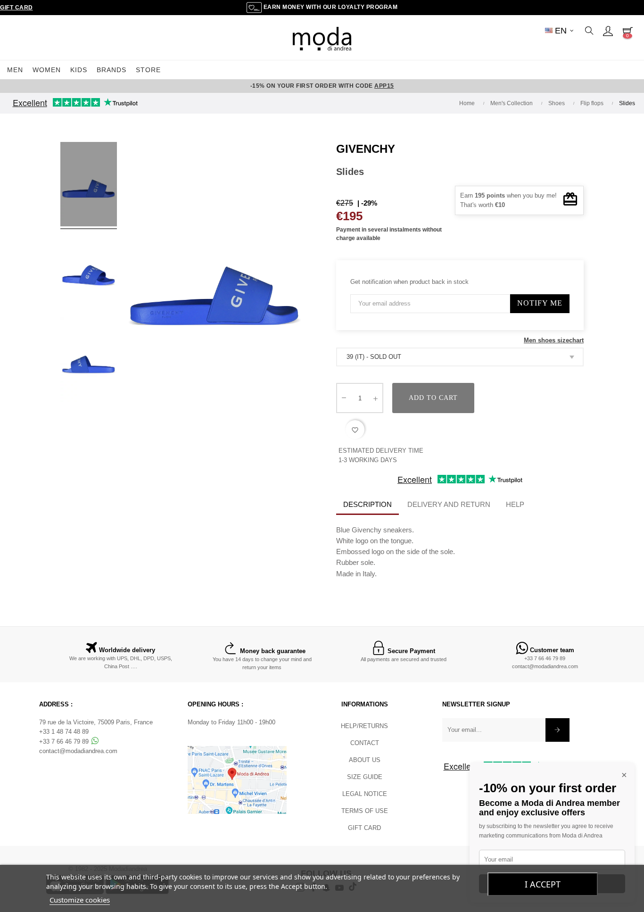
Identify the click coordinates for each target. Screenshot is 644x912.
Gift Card (16, 7)
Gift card (364, 827)
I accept (543, 884)
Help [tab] (515, 504)
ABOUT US (364, 759)
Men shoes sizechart (554, 340)
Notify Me (539, 303)
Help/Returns (364, 726)
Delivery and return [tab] (448, 504)
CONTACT (364, 742)
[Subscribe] (557, 730)
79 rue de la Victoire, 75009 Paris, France (96, 722)
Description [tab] (367, 504)
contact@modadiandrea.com (545, 666)
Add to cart (433, 397)
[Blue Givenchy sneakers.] (88, 186)
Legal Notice (364, 793)
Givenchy (365, 148)
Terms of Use (364, 810)
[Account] (607, 31)
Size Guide (364, 776)
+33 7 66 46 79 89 (544, 658)
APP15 (384, 86)
